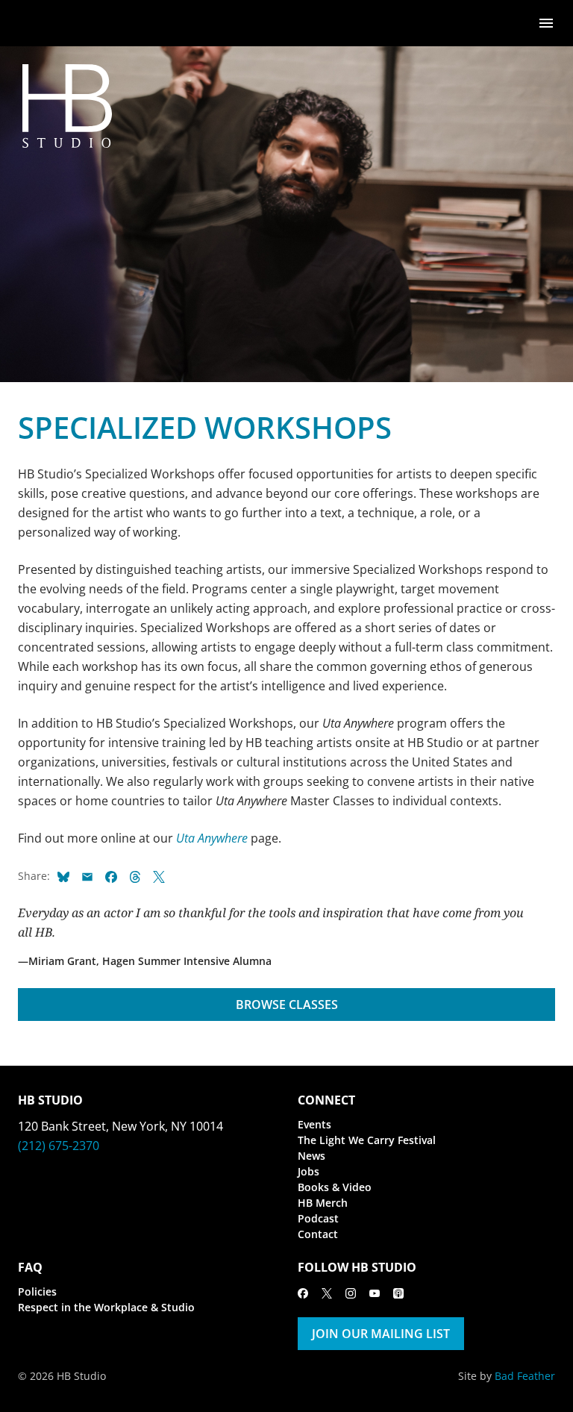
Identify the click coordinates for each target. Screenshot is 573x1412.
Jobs (308, 1171)
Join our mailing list (381, 1333)
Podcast (318, 1218)
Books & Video (335, 1187)
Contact (318, 1234)
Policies (37, 1291)
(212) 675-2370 (58, 1145)
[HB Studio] (33, 23)
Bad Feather (525, 1376)
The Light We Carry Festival (367, 1140)
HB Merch (323, 1203)
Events (314, 1124)
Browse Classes (287, 1004)
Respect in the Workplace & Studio (106, 1307)
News (311, 1156)
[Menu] (546, 22)
